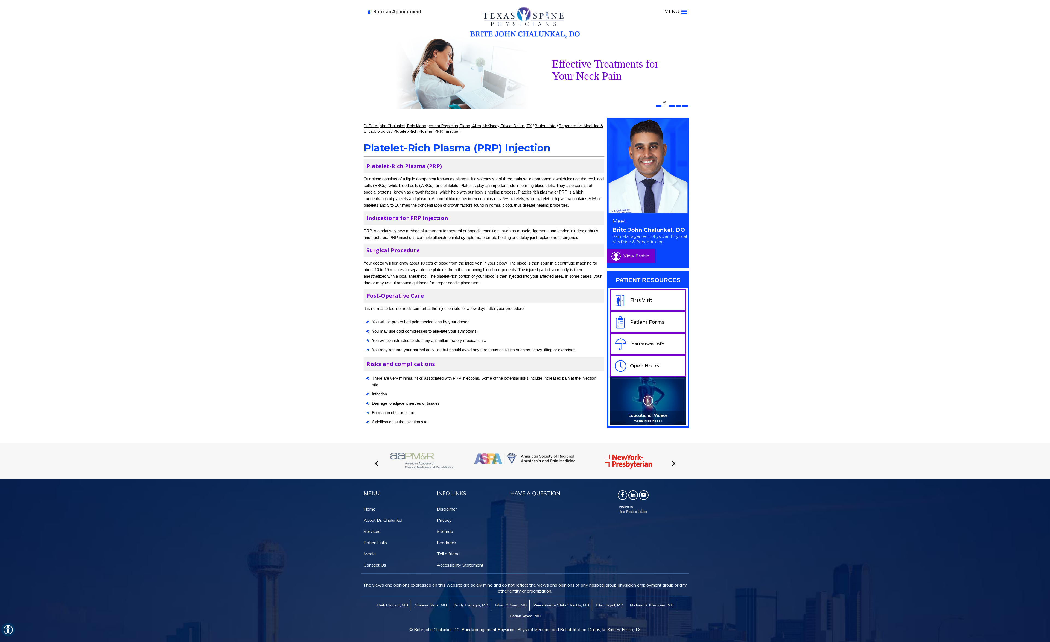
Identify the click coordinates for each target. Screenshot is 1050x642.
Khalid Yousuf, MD (392, 605)
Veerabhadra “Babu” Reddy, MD (561, 605)
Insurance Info (647, 344)
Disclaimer (447, 509)
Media (370, 553)
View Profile (636, 256)
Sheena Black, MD (431, 605)
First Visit (641, 300)
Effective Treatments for (605, 70)
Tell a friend (448, 553)
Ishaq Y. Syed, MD (511, 605)
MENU (671, 11)
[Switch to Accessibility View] (8, 630)
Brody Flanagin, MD (471, 605)
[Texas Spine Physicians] (525, 22)
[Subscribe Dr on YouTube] (644, 495)
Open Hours (644, 365)
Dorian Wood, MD (525, 616)
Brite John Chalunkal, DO (649, 235)
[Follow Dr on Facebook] (622, 495)
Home (369, 509)
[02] (665, 106)
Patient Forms (647, 322)
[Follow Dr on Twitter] (633, 495)
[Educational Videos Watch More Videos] (648, 400)
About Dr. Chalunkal (383, 520)
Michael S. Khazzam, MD (651, 605)
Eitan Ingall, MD (609, 605)
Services (372, 531)
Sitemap (445, 531)
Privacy (444, 520)
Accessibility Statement (460, 565)
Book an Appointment (397, 11)
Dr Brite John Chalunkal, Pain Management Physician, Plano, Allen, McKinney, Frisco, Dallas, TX (448, 125)
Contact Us (375, 565)
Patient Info (545, 125)
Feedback (446, 542)
